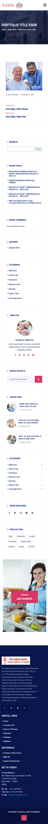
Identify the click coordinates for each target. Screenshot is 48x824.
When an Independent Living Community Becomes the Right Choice (25, 202)
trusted (32, 547)
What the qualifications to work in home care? (30, 437)
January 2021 (14, 248)
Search (13, 142)
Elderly (32, 536)
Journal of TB (9, 725)
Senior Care (14, 293)
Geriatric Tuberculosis (12, 753)
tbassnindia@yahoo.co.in (18, 795)
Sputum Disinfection (12, 761)
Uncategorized (15, 298)
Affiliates (7, 741)
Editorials (7, 733)
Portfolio (12, 30)
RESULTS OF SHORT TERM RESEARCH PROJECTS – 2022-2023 (24, 188)
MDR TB (7, 757)
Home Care (13, 275)
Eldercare (13, 271)
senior (21, 547)
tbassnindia (14, 95)
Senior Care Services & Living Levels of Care (28, 405)
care (10, 536)
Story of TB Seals (10, 729)
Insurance (13, 280)
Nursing (12, 289)
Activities (7, 737)
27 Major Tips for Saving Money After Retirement (28, 421)
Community (21, 536)
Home (4, 30)
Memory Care (14, 284)
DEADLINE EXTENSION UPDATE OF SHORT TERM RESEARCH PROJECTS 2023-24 (24, 173)
